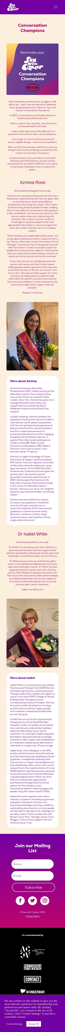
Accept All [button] (34, 1024)
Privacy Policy (33, 916)
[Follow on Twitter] (32, 900)
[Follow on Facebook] (20, 900)
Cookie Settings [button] (14, 1024)
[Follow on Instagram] (44, 900)
